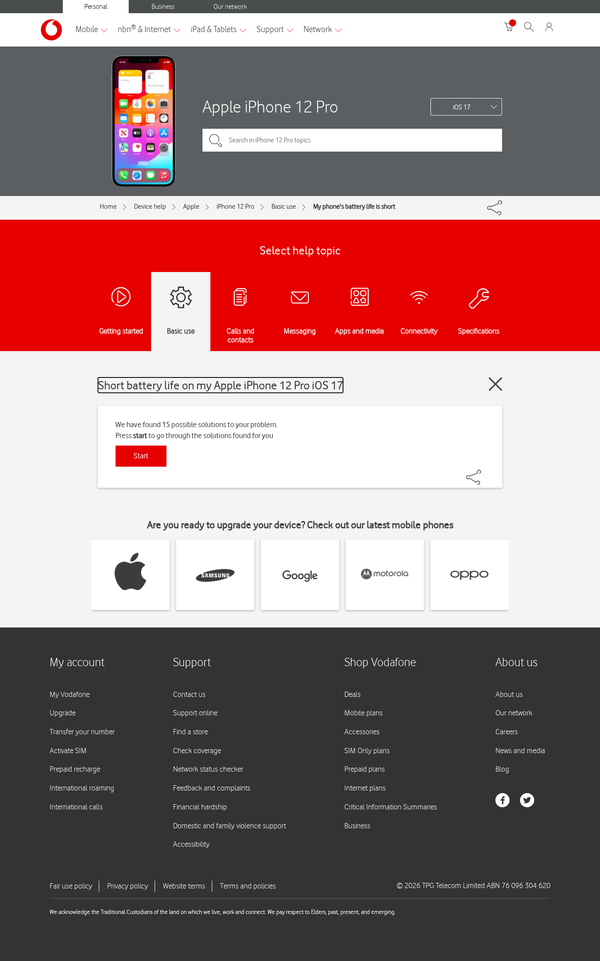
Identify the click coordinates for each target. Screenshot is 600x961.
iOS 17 (461, 107)
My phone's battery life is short (354, 206)
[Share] (484, 473)
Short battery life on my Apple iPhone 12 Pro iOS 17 (220, 385)
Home (108, 206)
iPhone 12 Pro (235, 206)
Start (141, 455)
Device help (150, 206)
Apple (191, 206)
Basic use (283, 206)
